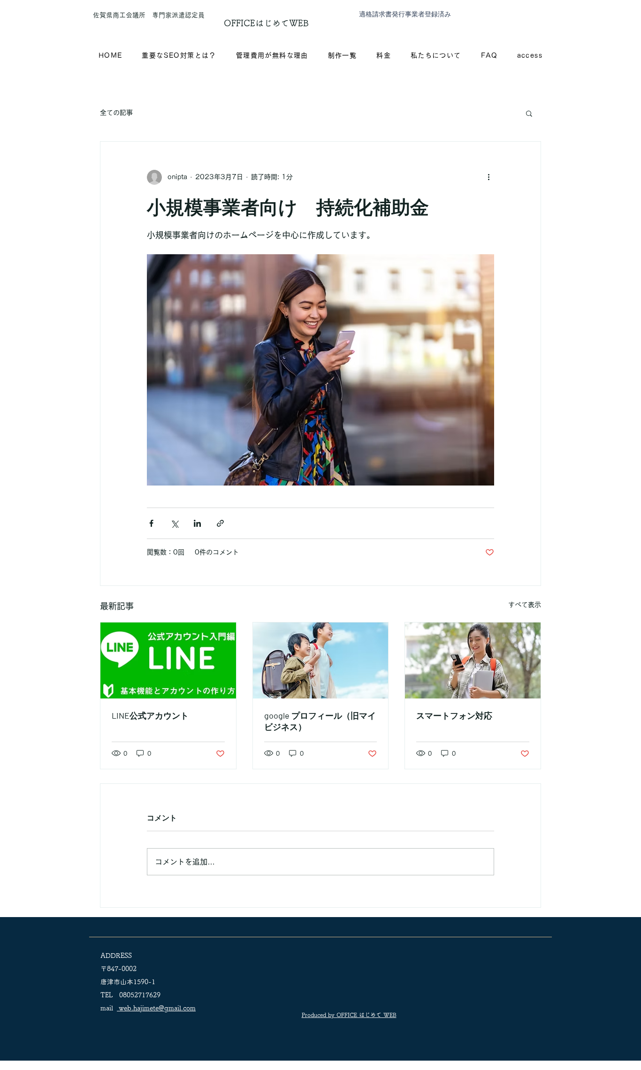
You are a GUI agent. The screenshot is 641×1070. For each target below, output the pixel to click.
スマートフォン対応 (454, 715)
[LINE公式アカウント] (168, 660)
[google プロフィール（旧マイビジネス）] (321, 660)
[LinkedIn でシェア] (197, 523)
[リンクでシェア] (220, 523)
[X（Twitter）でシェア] (174, 523)
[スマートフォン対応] (473, 660)
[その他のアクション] (488, 177)
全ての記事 (116, 112)
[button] (529, 113)
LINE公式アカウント (150, 715)
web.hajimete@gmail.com (156, 1008)
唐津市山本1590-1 (127, 982)
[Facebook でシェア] (151, 523)
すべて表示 (524, 604)
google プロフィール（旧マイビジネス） (320, 721)
